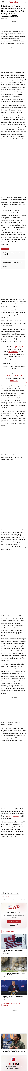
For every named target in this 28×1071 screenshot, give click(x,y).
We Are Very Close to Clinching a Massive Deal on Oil (12, 997)
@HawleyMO (19, 347)
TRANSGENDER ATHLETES (6, 899)
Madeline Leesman (6, 16)
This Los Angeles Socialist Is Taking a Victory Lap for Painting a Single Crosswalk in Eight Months (13, 1051)
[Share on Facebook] (8, 893)
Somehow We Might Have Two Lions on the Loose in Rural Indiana (13, 974)
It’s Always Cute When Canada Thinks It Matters (12, 951)
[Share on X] (2, 893)
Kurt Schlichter (5, 953)
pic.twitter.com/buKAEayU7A (14, 376)
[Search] (25, 2)
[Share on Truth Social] (5, 893)
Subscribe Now (14, 924)
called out (16, 616)
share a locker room (14, 816)
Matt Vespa (4, 976)
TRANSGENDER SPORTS (19, 899)
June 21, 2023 (14, 380)
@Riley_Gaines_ (13, 352)
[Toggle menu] (2, 2)
